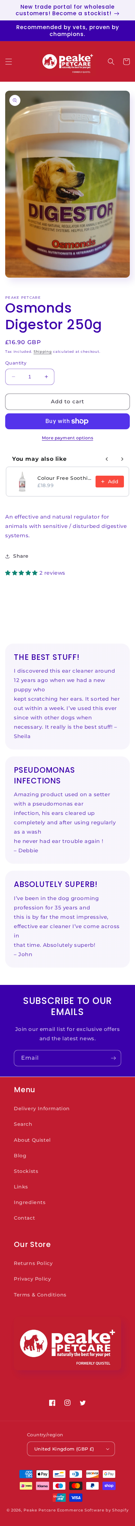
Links (21, 1187)
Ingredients (30, 1202)
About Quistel (32, 1140)
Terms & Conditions (40, 1295)
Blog (20, 1155)
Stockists (26, 1171)
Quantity (15, 363)
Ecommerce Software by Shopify (92, 1510)
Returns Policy (33, 1263)
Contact (24, 1218)
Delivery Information (42, 1108)
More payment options (67, 437)
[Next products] (122, 459)
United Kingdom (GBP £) (64, 1449)
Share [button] (21, 556)
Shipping (43, 351)
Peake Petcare (40, 1510)
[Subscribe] (113, 1058)
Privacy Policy (32, 1279)
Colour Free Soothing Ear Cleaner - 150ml (64, 478)
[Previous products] (107, 459)
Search (23, 1124)
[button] (8, 61)
